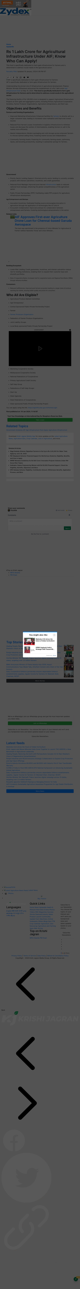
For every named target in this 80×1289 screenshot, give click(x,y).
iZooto (54, 655)
